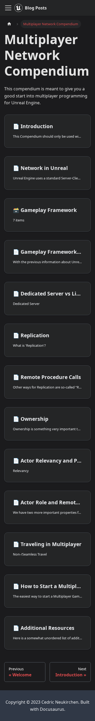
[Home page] (9, 24)
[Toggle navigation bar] (8, 8)
